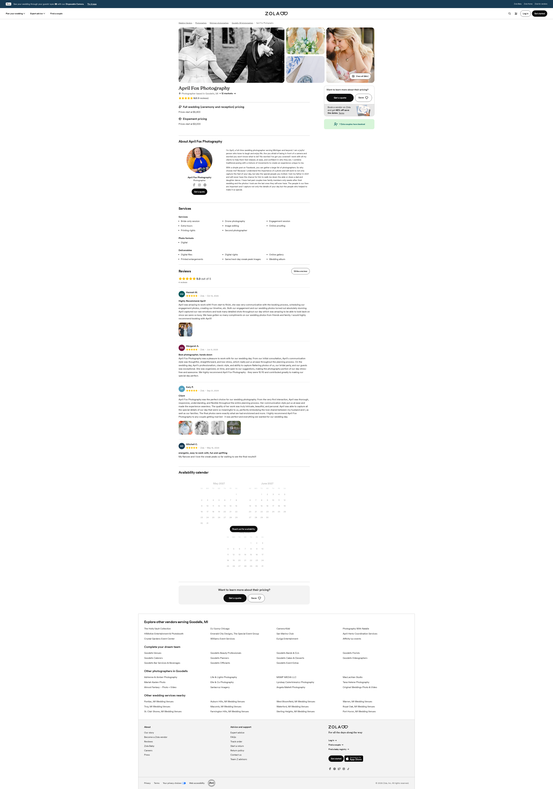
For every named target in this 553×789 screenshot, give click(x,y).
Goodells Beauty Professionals (225, 653)
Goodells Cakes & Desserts (290, 658)
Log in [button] (525, 13)
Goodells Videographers (355, 658)
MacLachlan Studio (352, 677)
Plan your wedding (14, 13)
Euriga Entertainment (287, 638)
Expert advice (36, 13)
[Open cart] (516, 13)
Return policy (237, 750)
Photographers (201, 23)
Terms (341, 113)
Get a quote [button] (199, 192)
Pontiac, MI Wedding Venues (159, 701)
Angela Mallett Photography (290, 687)
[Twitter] (339, 769)
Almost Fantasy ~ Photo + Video (160, 687)
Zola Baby (518, 4)
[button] (360, 76)
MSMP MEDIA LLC (286, 677)
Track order (236, 741)
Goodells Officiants (220, 663)
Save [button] (254, 598)
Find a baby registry (337, 749)
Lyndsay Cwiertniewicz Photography (295, 682)
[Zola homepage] (276, 13)
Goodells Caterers (153, 658)
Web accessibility (196, 783)
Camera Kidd (283, 628)
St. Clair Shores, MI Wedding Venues (163, 711)
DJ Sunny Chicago (220, 628)
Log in (331, 740)
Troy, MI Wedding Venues (157, 706)
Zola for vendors (541, 4)
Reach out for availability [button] (243, 529)
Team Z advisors (238, 759)
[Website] (205, 185)
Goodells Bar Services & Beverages (162, 663)
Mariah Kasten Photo (154, 682)
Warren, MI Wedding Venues (357, 701)
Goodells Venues (152, 653)
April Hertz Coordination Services (360, 633)
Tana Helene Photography (356, 682)
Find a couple (56, 13)
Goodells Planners (219, 658)
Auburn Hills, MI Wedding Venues (227, 701)
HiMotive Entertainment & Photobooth (163, 633)
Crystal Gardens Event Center (159, 638)
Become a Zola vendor (155, 737)
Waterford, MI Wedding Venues (292, 706)
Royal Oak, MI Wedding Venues (359, 706)
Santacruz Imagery (220, 687)
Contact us (236, 754)
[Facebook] (194, 185)
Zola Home (528, 4)
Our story (149, 732)
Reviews (148, 741)
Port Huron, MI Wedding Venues (359, 711)
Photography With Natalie (356, 628)
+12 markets (226, 93)
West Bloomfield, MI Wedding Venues (295, 701)
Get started (336, 758)
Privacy (147, 783)
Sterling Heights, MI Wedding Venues (295, 711)
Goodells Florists (351, 653)
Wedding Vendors (185, 23)
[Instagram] (199, 185)
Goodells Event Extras (287, 663)
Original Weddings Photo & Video (360, 687)
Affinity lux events (352, 638)
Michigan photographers (219, 23)
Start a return (237, 746)
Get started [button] (539, 13)
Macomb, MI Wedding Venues (225, 706)
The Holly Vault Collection (157, 628)
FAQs (233, 737)
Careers (148, 750)
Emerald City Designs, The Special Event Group (234, 633)
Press (147, 754)
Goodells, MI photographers (242, 23)
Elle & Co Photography (222, 682)
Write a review (300, 271)
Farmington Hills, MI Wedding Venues (229, 711)
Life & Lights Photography (223, 677)
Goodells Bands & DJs (287, 653)
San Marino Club (285, 633)
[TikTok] (348, 769)
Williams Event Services (222, 638)
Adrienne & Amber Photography (160, 677)
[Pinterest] (334, 769)
